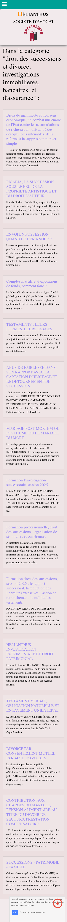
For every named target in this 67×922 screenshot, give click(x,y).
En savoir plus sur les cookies (32, 912)
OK (15, 912)
